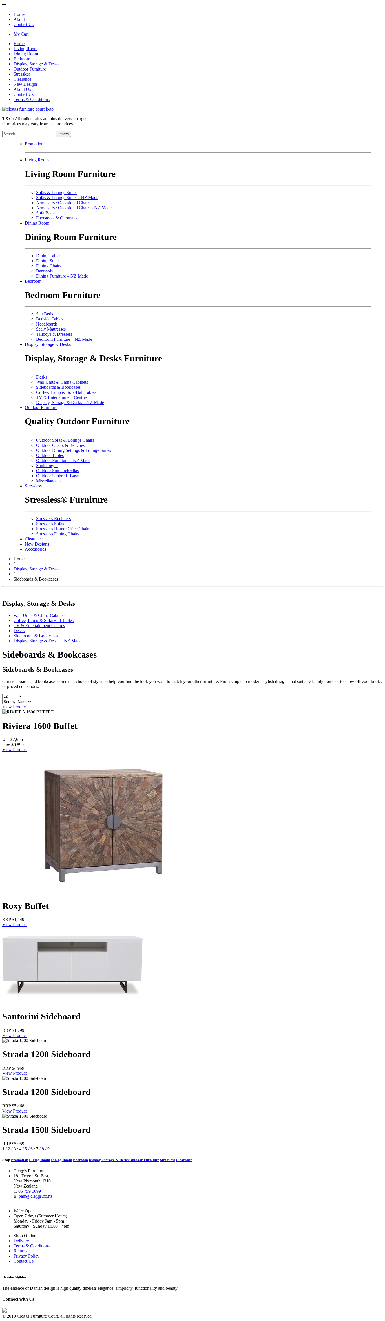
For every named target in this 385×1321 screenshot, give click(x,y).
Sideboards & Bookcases (58, 387)
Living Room (25, 48)
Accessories (35, 549)
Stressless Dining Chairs (57, 533)
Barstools (44, 271)
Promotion (34, 143)
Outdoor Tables (50, 455)
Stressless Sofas (50, 523)
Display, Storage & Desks (36, 63)
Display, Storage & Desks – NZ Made (70, 402)
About (19, 19)
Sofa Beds (45, 212)
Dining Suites (48, 260)
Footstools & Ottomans (56, 218)
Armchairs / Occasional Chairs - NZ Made (74, 207)
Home (19, 14)
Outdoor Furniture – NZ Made (63, 460)
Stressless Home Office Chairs (63, 528)
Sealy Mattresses (51, 329)
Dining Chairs (48, 265)
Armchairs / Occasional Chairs (63, 202)
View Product (14, 706)
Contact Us (24, 24)
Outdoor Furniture (30, 69)
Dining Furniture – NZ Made (62, 276)
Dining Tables (48, 255)
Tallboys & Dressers (54, 334)
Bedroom (22, 58)
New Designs (26, 84)
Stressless (22, 74)
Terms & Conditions (32, 99)
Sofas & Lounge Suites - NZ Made (67, 197)
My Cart (21, 34)
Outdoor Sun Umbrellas (57, 470)
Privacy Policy (26, 1256)
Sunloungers (47, 465)
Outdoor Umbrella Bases (58, 475)
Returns (20, 1251)
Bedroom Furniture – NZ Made (64, 339)
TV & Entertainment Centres (61, 397)
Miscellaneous (48, 480)
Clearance (22, 79)
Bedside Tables (49, 318)
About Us (22, 89)
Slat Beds (44, 313)
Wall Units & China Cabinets (62, 382)
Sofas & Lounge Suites (56, 192)
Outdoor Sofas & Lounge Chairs (65, 440)
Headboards (46, 324)
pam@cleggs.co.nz (35, 1196)
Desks (41, 377)
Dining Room (26, 53)
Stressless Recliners (53, 518)
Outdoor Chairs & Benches (60, 445)
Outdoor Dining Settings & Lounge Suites (73, 450)
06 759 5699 (29, 1191)
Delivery (21, 1240)
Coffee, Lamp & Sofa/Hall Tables (66, 392)
